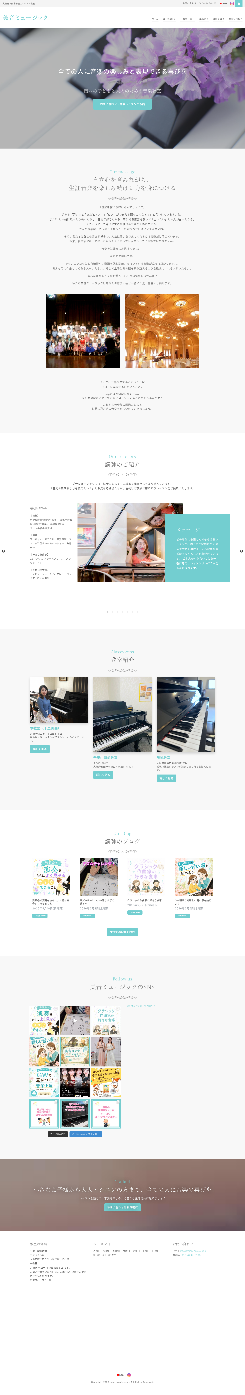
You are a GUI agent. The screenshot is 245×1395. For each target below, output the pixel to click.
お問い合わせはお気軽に (122, 1207)
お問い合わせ (235, 19)
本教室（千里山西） (45, 728)
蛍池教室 (163, 758)
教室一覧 (187, 19)
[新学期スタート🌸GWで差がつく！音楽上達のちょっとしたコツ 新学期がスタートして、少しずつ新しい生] (44, 1083)
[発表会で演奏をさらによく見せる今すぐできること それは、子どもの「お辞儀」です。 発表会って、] (44, 1020)
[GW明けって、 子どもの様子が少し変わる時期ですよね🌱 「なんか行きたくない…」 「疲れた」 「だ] (44, 1051)
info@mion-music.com (193, 1250)
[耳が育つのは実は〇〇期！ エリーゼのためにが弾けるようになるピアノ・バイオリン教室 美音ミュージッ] (44, 1114)
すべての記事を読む (122, 932)
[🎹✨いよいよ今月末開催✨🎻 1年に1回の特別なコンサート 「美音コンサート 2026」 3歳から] (75, 1051)
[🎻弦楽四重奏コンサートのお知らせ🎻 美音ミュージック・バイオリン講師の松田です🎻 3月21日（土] (75, 1083)
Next (241, 551)
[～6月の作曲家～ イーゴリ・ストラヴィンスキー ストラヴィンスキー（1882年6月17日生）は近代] (106, 1114)
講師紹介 (203, 19)
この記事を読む (40, 916)
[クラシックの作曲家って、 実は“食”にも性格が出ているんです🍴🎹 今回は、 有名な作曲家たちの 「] (106, 1020)
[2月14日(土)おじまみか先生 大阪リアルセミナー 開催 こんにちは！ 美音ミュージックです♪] (106, 1083)
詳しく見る (40, 749)
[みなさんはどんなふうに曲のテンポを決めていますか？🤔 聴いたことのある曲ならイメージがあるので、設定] (75, 1114)
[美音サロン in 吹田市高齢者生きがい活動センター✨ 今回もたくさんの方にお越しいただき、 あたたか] (106, 1051)
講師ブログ (218, 19)
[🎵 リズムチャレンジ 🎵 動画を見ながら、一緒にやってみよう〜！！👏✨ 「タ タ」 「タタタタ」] (75, 1020)
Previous (3, 551)
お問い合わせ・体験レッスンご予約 (122, 104)
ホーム (155, 19)
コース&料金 (169, 19)
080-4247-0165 (191, 1255)
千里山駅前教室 (105, 758)
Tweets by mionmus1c (140, 1006)
